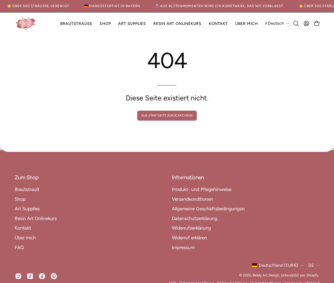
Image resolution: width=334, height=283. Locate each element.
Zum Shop (27, 177)
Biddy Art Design (266, 275)
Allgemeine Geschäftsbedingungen (208, 208)
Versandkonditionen (192, 199)
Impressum (183, 247)
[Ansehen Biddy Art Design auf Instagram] (17, 276)
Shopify (312, 275)
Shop (20, 199)
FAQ (19, 247)
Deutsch (276, 23)
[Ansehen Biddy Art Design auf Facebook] (41, 276)
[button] (105, 23)
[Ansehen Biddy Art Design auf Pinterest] (53, 276)
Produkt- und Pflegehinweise (202, 189)
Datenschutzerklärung (194, 218)
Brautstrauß (27, 189)
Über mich (25, 238)
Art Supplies (27, 208)
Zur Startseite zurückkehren (167, 115)
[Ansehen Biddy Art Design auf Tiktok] (29, 276)
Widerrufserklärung (191, 228)
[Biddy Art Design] (26, 23)
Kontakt (23, 228)
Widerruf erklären (189, 238)
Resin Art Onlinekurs (36, 218)
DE (311, 265)
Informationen (188, 177)
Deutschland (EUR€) (278, 265)
